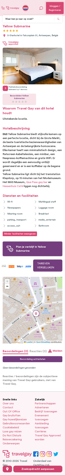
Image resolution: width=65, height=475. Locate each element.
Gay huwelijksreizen (15, 419)
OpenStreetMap (43, 341)
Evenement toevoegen (42, 417)
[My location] (7, 469)
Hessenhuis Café (13, 186)
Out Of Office (11, 411)
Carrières (40, 431)
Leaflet (29, 341)
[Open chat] (41, 8)
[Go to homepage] (12, 8)
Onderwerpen (11, 443)
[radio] (4, 31)
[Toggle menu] (3, 8)
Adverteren (42, 407)
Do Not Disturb (12, 435)
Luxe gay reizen (12, 431)
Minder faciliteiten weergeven (20, 234)
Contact (8, 407)
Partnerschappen (45, 403)
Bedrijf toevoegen (46, 411)
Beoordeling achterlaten (32, 359)
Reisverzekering (12, 439)
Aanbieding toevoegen (42, 425)
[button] (36, 313)
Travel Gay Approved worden (48, 437)
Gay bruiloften (11, 415)
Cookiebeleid (11, 427)
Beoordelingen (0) (15, 351)
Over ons (8, 403)
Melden (57, 351)
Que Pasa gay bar (37, 182)
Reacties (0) (38, 351)
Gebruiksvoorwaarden (16, 423)
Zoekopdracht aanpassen (38, 469)
